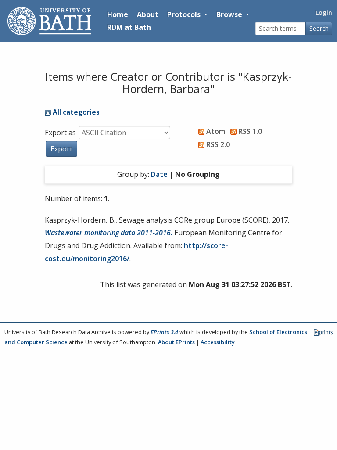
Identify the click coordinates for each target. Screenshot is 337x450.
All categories (75, 112)
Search (319, 28)
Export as (60, 132)
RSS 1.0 (249, 131)
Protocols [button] (184, 14)
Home (117, 14)
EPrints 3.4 (164, 332)
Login (323, 12)
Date (159, 174)
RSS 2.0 (217, 144)
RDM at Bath (129, 27)
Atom (214, 131)
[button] (61, 149)
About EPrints (176, 342)
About (147, 14)
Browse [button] (230, 14)
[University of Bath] (49, 21)
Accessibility (218, 342)
